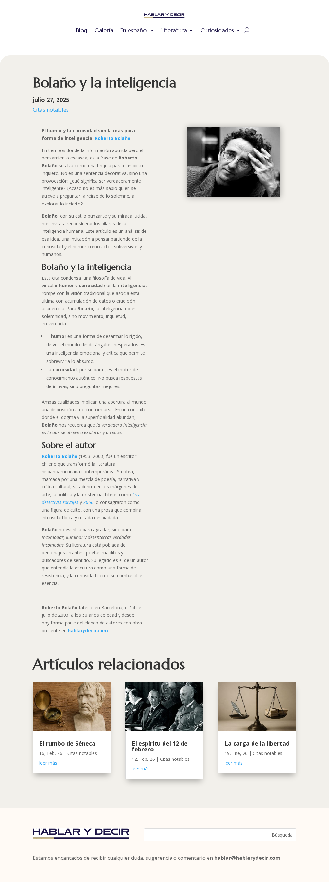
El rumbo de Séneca (67, 743)
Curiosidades (217, 30)
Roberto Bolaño (112, 138)
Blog (81, 30)
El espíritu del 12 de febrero (160, 746)
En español (134, 30)
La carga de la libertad (257, 743)
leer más (48, 763)
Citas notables (51, 109)
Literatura (174, 30)
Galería (103, 30)
